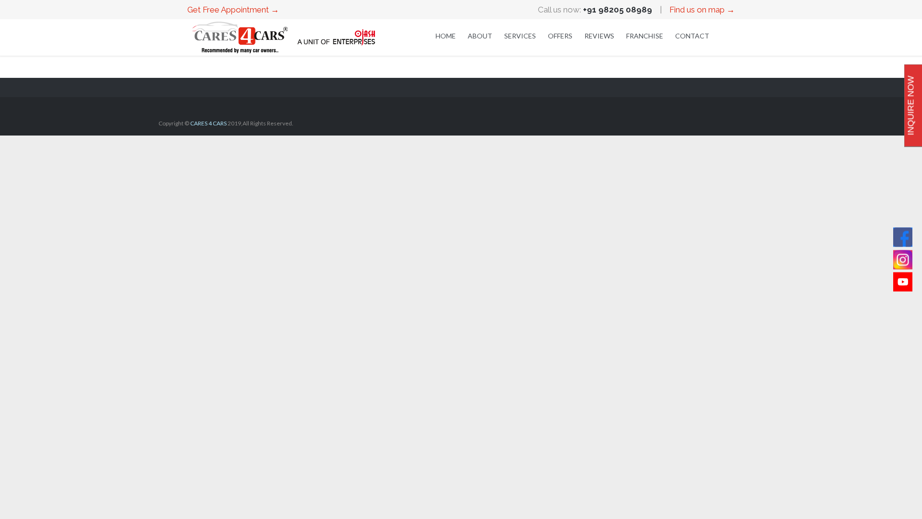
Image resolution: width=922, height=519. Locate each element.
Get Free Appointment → (233, 9)
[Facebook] (902, 237)
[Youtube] (902, 282)
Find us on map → (702, 9)
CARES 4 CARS (208, 123)
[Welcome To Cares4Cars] (283, 37)
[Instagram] (902, 259)
